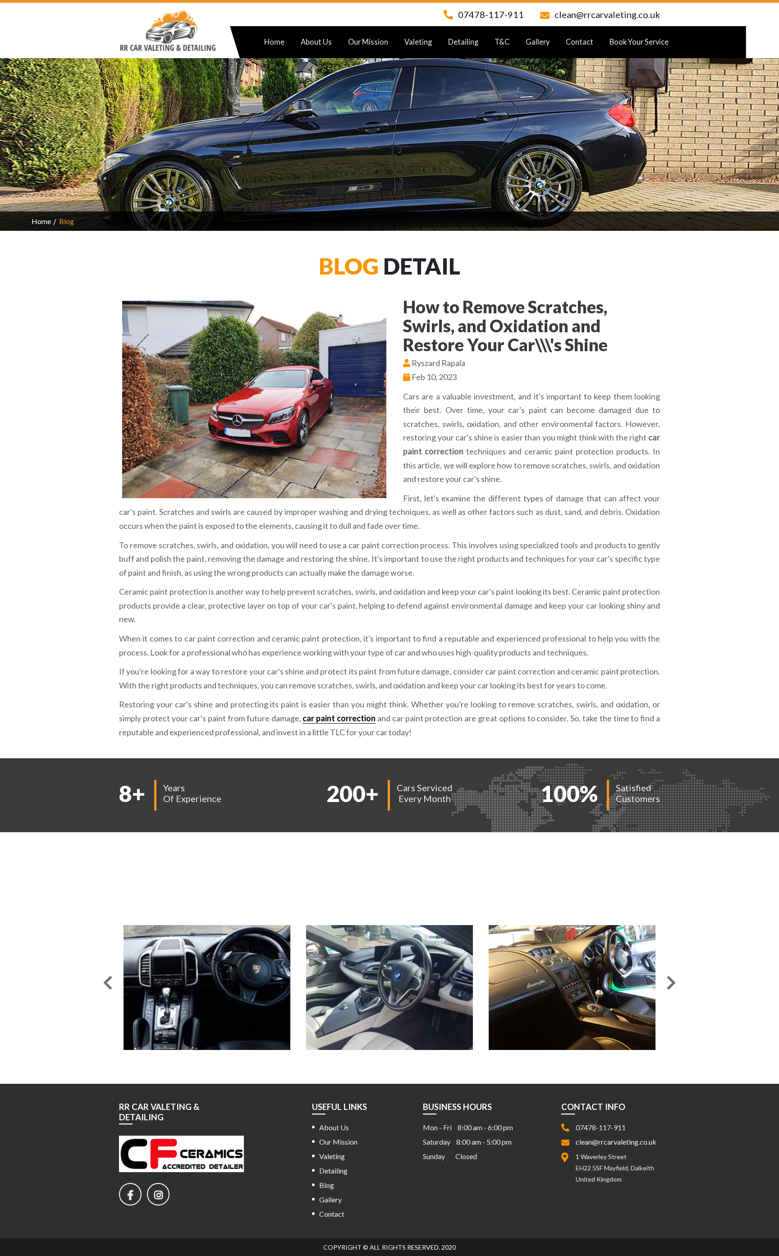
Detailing (463, 41)
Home (274, 41)
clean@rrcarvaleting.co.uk (607, 14)
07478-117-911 (491, 14)
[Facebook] (133, 1196)
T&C (502, 41)
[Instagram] (161, 1196)
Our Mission (368, 41)
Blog (326, 1184)
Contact (579, 41)
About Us (316, 41)
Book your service (639, 41)
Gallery (538, 41)
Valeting (418, 41)
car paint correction (339, 718)
